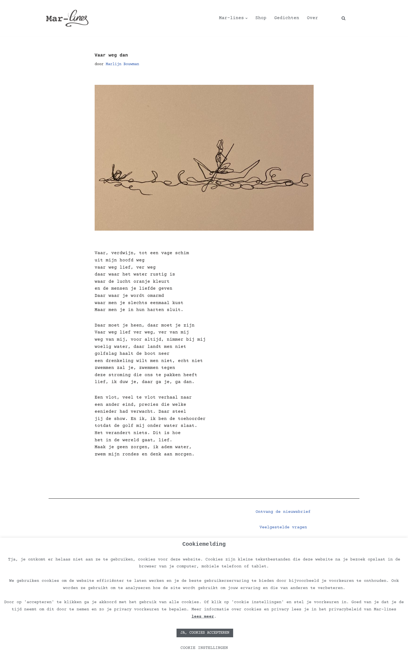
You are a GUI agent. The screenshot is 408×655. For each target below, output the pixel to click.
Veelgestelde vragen (283, 527)
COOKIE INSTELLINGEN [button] (204, 648)
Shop (260, 18)
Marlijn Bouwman (122, 64)
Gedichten (286, 18)
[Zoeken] (343, 18)
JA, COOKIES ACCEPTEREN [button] (204, 633)
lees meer (203, 616)
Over (312, 18)
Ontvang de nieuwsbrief (283, 511)
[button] (246, 18)
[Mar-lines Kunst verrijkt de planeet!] (67, 18)
